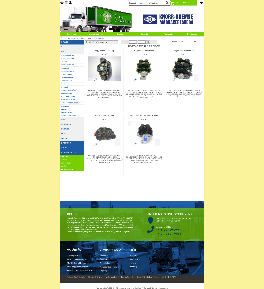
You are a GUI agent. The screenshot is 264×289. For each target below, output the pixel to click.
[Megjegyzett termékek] (201, 2)
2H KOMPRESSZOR (67, 58)
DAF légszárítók (74, 255)
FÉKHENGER (65, 68)
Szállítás (100, 277)
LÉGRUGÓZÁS (65, 84)
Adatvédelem (111, 277)
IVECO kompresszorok (77, 259)
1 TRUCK (82, 38)
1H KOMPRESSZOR (67, 55)
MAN (63, 120)
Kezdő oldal (71, 34)
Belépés (133, 255)
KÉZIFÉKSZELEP (66, 74)
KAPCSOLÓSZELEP (67, 71)
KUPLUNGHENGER (67, 77)
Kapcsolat (64, 156)
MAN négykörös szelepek (78, 266)
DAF (63, 47)
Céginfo (120, 34)
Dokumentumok (67, 170)
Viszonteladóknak (96, 34)
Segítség (64, 160)
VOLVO (64, 138)
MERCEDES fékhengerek (78, 263)
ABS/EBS (64, 62)
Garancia (144, 34)
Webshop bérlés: (148, 288)
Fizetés (91, 277)
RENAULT (65, 129)
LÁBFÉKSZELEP (66, 81)
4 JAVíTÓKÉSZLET (68, 152)
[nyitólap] (62, 3)
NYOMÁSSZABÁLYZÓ (68, 100)
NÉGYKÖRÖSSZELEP (100, 38)
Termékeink (65, 163)
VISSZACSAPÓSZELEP (68, 115)
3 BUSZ (64, 148)
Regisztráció (192, 34)
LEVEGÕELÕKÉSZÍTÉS (68, 90)
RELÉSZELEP (65, 106)
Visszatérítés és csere (109, 267)
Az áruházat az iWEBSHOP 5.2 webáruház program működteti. (119, 288)
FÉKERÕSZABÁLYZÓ (68, 65)
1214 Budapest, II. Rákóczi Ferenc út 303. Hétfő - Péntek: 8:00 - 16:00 (173, 219)
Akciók (63, 166)
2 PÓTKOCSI (66, 143)
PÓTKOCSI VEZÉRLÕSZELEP (70, 103)
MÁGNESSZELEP (66, 93)
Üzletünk (103, 259)
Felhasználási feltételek (76, 277)
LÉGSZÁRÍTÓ (65, 87)
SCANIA (64, 134)
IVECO (89, 38)
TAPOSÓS (64, 109)
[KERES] (167, 3)
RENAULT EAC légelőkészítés (80, 270)
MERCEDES (66, 124)
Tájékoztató (168, 34)
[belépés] (70, 3)
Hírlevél (133, 263)
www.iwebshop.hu (161, 288)
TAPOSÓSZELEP (66, 112)
